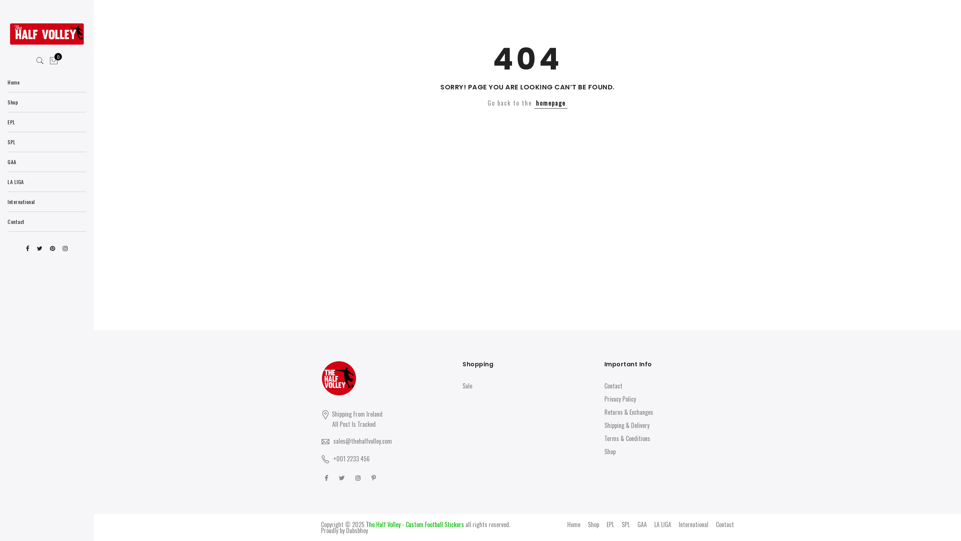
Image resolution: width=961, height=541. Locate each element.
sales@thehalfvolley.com (362, 441)
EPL (610, 524)
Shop (610, 451)
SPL (626, 524)
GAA (642, 524)
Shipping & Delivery (626, 425)
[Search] (40, 61)
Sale (467, 385)
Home (573, 524)
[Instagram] (359, 477)
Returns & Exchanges (628, 412)
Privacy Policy (620, 398)
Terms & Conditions (627, 438)
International (693, 524)
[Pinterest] (375, 477)
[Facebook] (327, 477)
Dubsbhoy (357, 530)
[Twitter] (342, 477)
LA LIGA (662, 524)
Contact (613, 385)
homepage (551, 102)
